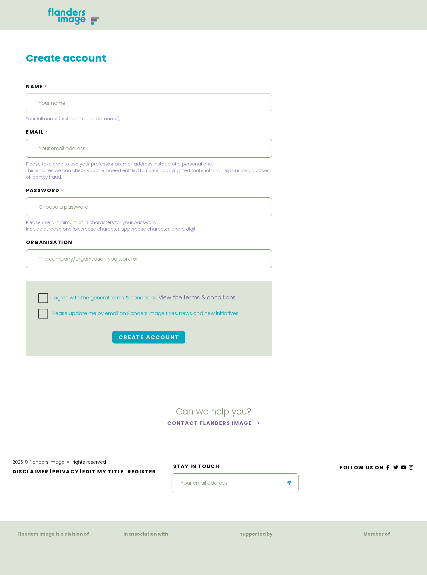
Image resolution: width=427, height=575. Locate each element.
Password (45, 190)
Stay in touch (196, 466)
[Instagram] (411, 467)
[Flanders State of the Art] (234, 549)
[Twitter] (396, 467)
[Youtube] (403, 467)
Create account (148, 337)
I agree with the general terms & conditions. (143, 297)
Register (142, 471)
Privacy (65, 471)
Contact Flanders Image (210, 423)
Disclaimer (31, 471)
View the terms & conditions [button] (197, 297)
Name (36, 86)
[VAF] (53, 546)
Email (37, 131)
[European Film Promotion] (376, 553)
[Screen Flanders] (146, 552)
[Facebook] (388, 467)
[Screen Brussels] (281, 549)
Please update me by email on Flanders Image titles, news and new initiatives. (144, 313)
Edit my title (103, 471)
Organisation (49, 242)
